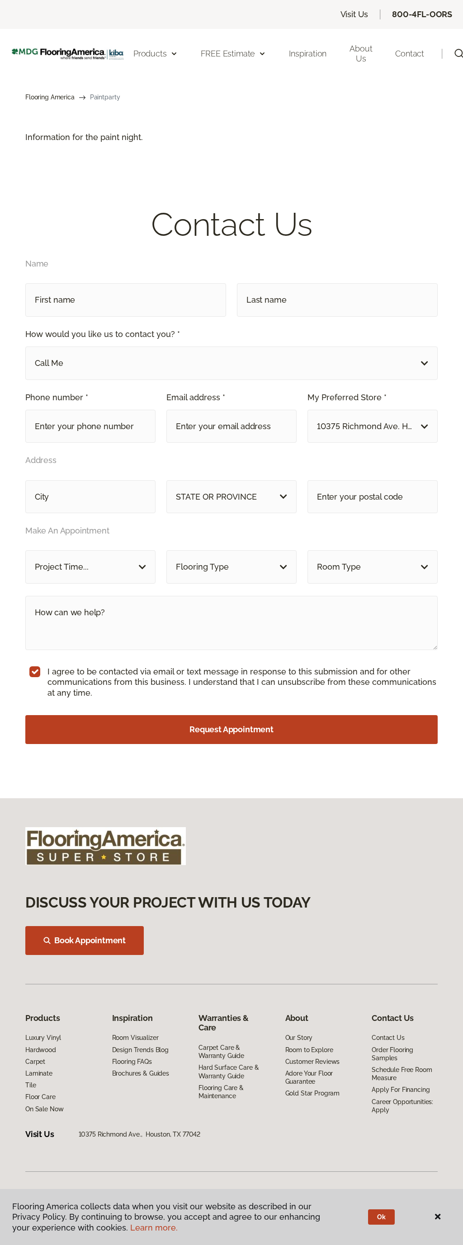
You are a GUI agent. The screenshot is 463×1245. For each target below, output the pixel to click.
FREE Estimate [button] (228, 53)
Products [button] (150, 53)
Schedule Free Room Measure (402, 1073)
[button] (231, 362)
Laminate (38, 1073)
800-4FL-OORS (422, 14)
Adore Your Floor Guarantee (309, 1077)
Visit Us (354, 14)
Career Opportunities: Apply (402, 1106)
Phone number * (56, 397)
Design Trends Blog (140, 1049)
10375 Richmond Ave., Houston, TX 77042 (140, 1134)
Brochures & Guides (140, 1073)
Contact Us (388, 1037)
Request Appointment (231, 729)
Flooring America (50, 97)
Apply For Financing (401, 1089)
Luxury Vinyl (43, 1037)
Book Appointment (90, 940)
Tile (30, 1085)
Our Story (299, 1037)
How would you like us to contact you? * (102, 334)
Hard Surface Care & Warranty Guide (228, 1071)
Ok (381, 1217)
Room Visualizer (135, 1037)
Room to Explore (309, 1049)
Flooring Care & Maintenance (221, 1092)
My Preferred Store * (347, 397)
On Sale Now (44, 1109)
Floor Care (40, 1096)
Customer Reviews (312, 1061)
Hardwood (40, 1049)
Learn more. (154, 1227)
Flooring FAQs (132, 1061)
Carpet (35, 1061)
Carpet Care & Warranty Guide (221, 1051)
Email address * (195, 397)
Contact (409, 53)
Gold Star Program (312, 1093)
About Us (361, 53)
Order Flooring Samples (392, 1054)
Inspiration (307, 53)
